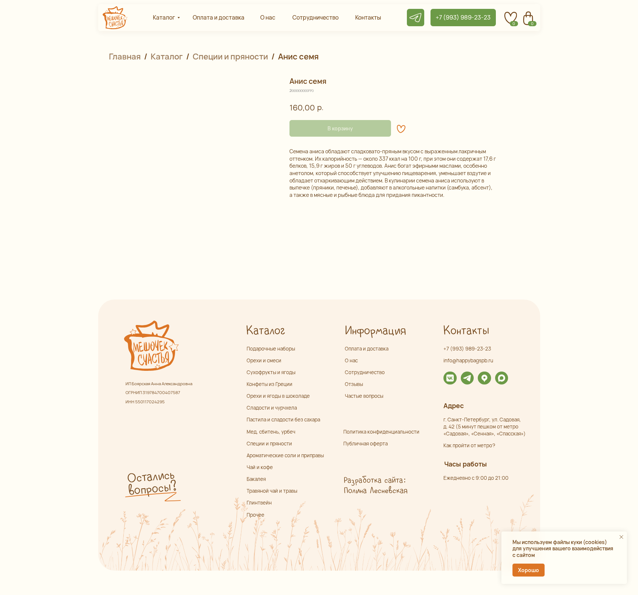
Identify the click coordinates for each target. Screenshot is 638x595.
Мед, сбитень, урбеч (271, 431)
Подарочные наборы (271, 348)
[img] (449, 378)
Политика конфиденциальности (381, 431)
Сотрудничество (365, 372)
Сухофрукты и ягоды (271, 372)
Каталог (167, 56)
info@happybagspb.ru (468, 360)
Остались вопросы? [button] (151, 483)
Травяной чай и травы (272, 491)
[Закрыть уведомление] (621, 537)
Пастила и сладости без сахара (283, 419)
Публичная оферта (365, 443)
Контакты (466, 330)
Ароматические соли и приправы (285, 455)
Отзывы (354, 384)
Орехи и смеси (264, 360)
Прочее (255, 515)
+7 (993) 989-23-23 (467, 348)
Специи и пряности (230, 56)
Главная (125, 56)
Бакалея (256, 479)
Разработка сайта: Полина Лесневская (375, 485)
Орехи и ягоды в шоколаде (278, 396)
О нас (351, 360)
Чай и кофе (260, 467)
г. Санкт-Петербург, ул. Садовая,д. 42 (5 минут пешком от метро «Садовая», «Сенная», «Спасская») (484, 426)
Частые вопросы (364, 396)
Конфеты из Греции (269, 384)
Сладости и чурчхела (272, 407)
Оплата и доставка (366, 348)
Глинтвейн (259, 502)
